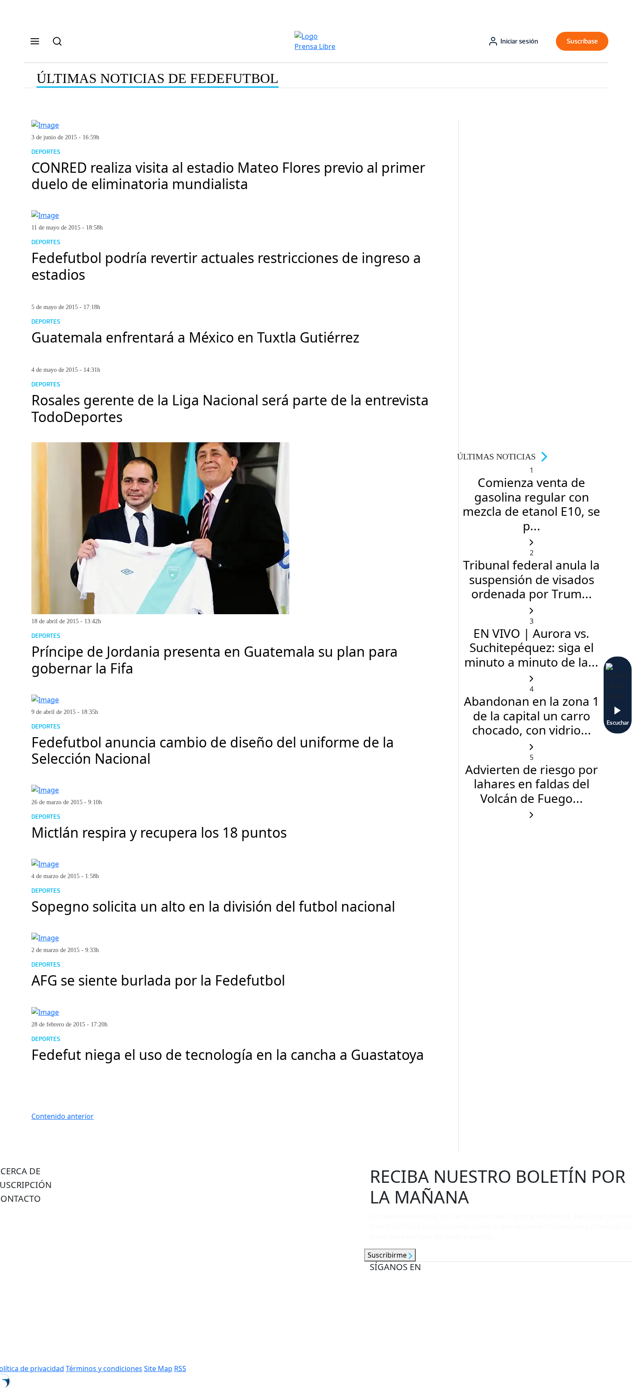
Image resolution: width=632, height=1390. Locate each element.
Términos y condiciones (104, 1368)
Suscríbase (582, 41)
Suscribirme (388, 1255)
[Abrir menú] (35, 41)
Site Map (158, 1368)
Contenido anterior (62, 1116)
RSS (180, 1368)
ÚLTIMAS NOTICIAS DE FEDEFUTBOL (158, 78)
